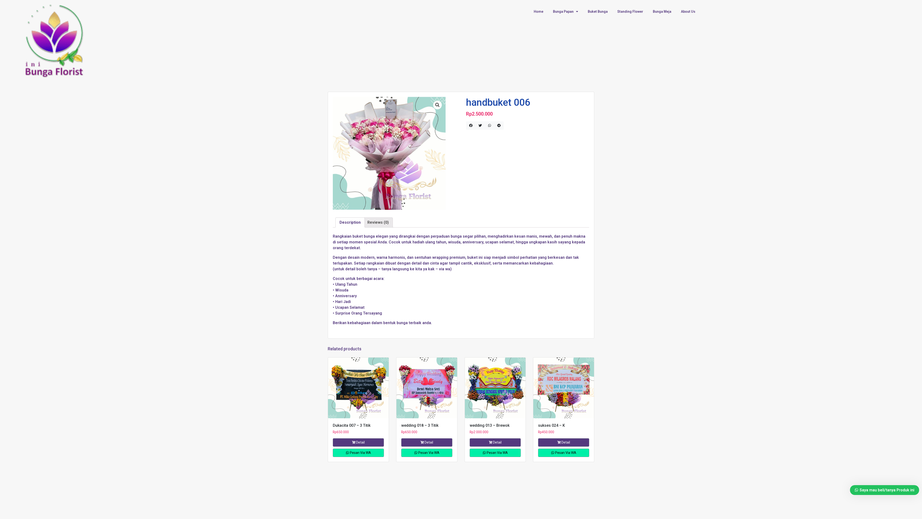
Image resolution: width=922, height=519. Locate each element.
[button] (437, 105)
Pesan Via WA (360, 453)
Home (538, 11)
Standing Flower (630, 11)
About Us (688, 11)
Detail (360, 442)
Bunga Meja (662, 11)
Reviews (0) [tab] (378, 222)
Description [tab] (350, 222)
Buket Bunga (598, 11)
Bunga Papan (563, 11)
